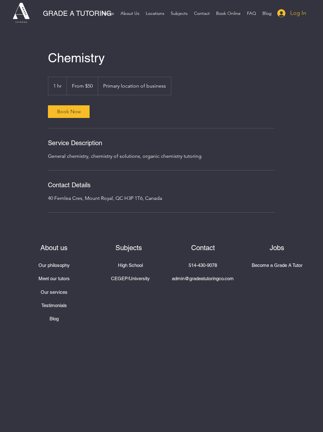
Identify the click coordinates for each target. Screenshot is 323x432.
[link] (69, 111)
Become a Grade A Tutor (277, 265)
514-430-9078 (203, 265)
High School (130, 265)
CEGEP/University (130, 278)
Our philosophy (54, 265)
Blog (54, 318)
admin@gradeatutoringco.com (203, 278)
